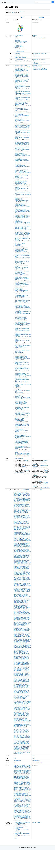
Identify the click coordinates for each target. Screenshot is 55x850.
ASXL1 (23, 506)
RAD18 (26, 651)
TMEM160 (21, 698)
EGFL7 (21, 546)
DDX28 (20, 540)
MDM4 (21, 595)
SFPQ (23, 675)
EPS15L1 (27, 549)
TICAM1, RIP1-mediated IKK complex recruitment (22, 87)
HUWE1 (15, 573)
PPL (23, 639)
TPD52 (19, 704)
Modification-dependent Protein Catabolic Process (23, 61)
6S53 (27, 803)
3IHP (17, 782)
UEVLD (24, 725)
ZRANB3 (15, 753)
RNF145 (26, 662)
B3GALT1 (27, 509)
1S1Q (23, 766)
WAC (25, 740)
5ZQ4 (27, 799)
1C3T (15, 765)
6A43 (20, 800)
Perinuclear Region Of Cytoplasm (39, 37)
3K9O (26, 782)
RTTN (18, 670)
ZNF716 (22, 751)
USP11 (28, 728)
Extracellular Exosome (19, 51)
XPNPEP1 (24, 743)
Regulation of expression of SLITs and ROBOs (22, 338)
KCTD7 (25, 579)
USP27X (21, 731)
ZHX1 (18, 749)
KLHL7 (25, 583)
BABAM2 (23, 510)
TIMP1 (24, 696)
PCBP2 (19, 629)
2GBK (30, 769)
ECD (14, 546)
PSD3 (18, 646)
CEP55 (15, 528)
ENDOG (26, 548)
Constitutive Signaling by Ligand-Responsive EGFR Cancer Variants (22, 76)
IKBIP (15, 574)
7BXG (15, 809)
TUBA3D (15, 713)
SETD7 (15, 675)
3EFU (17, 781)
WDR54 (27, 741)
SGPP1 (29, 675)
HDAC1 (21, 566)
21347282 (42, 465)
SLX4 (28, 679)
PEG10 (20, 632)
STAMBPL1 (26, 686)
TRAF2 (25, 704)
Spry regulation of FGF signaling (21, 80)
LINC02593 (22, 587)
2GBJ (27, 769)
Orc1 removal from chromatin (20, 283)
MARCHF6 (25, 593)
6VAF (27, 805)
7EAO (20, 809)
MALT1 (22, 589)
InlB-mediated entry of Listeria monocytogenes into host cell (21, 316)
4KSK (15, 793)
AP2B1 (15, 501)
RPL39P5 (18, 667)
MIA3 (30, 596)
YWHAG (18, 746)
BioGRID (13, 12)
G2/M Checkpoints (18, 288)
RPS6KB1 (16, 669)
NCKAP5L (22, 613)
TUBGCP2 (27, 713)
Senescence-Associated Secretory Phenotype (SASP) (21, 157)
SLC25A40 (16, 678)
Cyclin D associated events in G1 (21, 286)
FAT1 (23, 554)
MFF (28, 596)
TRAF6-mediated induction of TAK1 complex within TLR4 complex (22, 374)
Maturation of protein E (19, 392)
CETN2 (27, 528)
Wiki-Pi (3, 2)
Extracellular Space (18, 35)
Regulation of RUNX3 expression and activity (22, 331)
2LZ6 (26, 773)
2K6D (26, 771)
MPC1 (25, 600)
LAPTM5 (25, 585)
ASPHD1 (15, 506)
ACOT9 (15, 492)
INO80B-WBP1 (19, 576)
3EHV (20, 781)
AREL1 (23, 503)
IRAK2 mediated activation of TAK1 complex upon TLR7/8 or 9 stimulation (22, 412)
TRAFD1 (28, 706)
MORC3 (22, 600)
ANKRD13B (28, 498)
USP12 (15, 729)
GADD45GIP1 (25, 557)
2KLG (25, 772)
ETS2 (15, 551)
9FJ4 (27, 820)
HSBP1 (26, 571)
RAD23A (15, 652)
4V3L (28, 794)
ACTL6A (27, 492)
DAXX (15, 539)
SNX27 (21, 683)
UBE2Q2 (29, 720)
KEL (20, 580)
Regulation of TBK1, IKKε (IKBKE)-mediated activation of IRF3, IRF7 (22, 422)
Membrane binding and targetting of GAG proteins (23, 106)
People (15, 2)
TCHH (15, 694)
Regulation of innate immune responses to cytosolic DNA (22, 175)
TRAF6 (25, 706)
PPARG (15, 639)
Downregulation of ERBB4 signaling (22, 79)
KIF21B (19, 582)
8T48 (24, 817)
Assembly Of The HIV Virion (20, 108)
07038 (15, 758)
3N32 (30, 783)
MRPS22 (26, 604)
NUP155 (28, 621)
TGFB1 (24, 695)
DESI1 (15, 542)
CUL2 (15, 538)
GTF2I (25, 562)
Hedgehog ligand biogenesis (20, 209)
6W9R (20, 806)
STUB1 (22, 687)
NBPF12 (15, 612)
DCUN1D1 (25, 539)
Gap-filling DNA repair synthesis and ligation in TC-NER (22, 271)
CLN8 (30, 531)
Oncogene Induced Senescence (21, 159)
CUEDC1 (21, 537)
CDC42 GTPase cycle (37, 65)
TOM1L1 (21, 702)
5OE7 (26, 798)
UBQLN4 (15, 724)
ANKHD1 (15, 498)
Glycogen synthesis (19, 177)
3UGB (15, 787)
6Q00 (19, 803)
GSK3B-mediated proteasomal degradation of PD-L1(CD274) (21, 434)
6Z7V (17, 807)
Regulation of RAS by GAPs (20, 231)
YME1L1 (26, 745)
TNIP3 (17, 701)
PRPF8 (22, 645)
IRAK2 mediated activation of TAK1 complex (22, 371)
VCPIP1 (29, 737)
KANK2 (28, 578)
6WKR (28, 806)
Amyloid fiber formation (19, 420)
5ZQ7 (17, 800)
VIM (14, 739)
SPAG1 (27, 683)
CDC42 (27, 523)
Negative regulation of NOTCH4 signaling (23, 375)
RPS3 (27, 668)
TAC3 (20, 690)
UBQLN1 (24, 723)
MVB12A (24, 608)
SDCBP (17, 673)
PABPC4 (15, 628)
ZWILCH (21, 753)
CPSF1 (15, 536)
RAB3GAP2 (16, 651)
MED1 (27, 595)
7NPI (17, 811)
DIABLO (23, 542)
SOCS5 (24, 683)
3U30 (30, 786)
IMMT (25, 574)
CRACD (21, 536)
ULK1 (21, 726)
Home (8, 2)
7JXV (25, 809)
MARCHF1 (28, 591)
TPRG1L (22, 704)
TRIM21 (26, 707)
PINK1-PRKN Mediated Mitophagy (21, 201)
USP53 (15, 736)
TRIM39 (18, 709)
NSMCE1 (27, 619)
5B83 (21, 797)
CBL (14, 521)
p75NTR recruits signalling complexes (22, 125)
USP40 (26, 734)
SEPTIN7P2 (27, 674)
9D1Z (17, 818)
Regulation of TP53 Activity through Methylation (22, 279)
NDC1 (15, 615)
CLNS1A (15, 532)
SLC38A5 (15, 679)
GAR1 (15, 559)
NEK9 (21, 616)
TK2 (28, 696)
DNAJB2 (15, 544)
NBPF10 (24, 611)
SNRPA (27, 681)
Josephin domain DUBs (19, 246)
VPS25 (20, 739)
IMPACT (28, 574)
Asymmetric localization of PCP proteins (23, 197)
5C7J (24, 797)
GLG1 (28, 560)
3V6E (20, 787)
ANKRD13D (16, 499)
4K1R (22, 792)
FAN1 (18, 554)
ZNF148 (24, 749)
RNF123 (22, 661)
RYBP (20, 670)
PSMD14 (19, 647)
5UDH (19, 799)
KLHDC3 (28, 582)
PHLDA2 (22, 633)
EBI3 (29, 545)
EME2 (23, 548)
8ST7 (15, 817)
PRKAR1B (16, 644)
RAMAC (25, 652)
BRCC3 (28, 515)
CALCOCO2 (28, 517)
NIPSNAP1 (27, 617)
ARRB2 (24, 504)
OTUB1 (15, 624)
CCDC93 (22, 522)
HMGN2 (21, 570)
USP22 (27, 730)
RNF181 (29, 663)
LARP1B (29, 585)
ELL (17, 548)
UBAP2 (27, 715)
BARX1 (24, 511)
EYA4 (26, 551)
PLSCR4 (25, 635)
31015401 (40, 481)
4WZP (15, 795)
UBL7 (21, 723)
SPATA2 (15, 684)
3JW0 (24, 782)
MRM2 (28, 600)
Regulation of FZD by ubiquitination (22, 200)
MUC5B (18, 608)
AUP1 (19, 509)
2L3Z (15, 773)
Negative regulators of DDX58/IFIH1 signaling (22, 363)
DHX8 (21, 542)
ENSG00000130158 (36, 760)
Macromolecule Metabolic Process (21, 826)
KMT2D (28, 583)
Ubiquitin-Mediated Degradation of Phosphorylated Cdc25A (21, 291)
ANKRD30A (21, 499)
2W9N (22, 777)
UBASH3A (16, 717)
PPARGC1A (19, 639)
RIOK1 (24, 658)
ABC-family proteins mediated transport (22, 184)
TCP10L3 (21, 694)
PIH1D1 (28, 633)
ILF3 (23, 574)
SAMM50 (23, 670)
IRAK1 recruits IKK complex (20, 367)
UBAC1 (17, 715)
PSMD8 (15, 649)
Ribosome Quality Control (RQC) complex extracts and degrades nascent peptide (22, 447)
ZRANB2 (28, 752)
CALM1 (15, 518)
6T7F (15, 804)
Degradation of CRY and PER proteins (22, 443)
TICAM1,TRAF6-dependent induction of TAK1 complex (22, 350)
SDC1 (25, 672)
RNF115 (18, 661)
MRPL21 (15, 602)
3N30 (27, 783)
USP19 (19, 730)
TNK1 (20, 701)
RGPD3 (20, 657)
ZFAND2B (27, 747)
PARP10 (24, 628)
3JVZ (22, 782)
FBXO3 (18, 555)
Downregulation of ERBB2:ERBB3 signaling (21, 82)
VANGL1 (18, 737)
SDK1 (23, 673)
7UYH (29, 811)
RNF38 (15, 666)
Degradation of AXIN (19, 198)
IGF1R (28, 573)
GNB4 (17, 561)
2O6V (22, 776)
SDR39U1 (26, 673)
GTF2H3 (18, 562)
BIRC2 (19, 514)
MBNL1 (26, 594)
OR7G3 (18, 623)
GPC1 (20, 561)
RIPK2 (15, 659)
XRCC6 (15, 745)
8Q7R (22, 816)
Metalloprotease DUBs (19, 250)
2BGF (17, 769)
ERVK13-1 (25, 550)
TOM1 (18, 702)
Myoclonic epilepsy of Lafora (20, 183)
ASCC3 (26, 505)
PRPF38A (19, 645)
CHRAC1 (18, 531)
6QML (22, 803)
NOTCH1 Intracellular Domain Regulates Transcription (22, 130)
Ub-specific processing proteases (21, 248)
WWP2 (18, 743)
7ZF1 (17, 812)
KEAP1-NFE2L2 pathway (20, 414)
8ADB (26, 812)
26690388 (35, 486)
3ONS (29, 784)
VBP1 (21, 737)
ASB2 (15, 505)
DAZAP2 (18, 539)
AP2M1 (18, 501)
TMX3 (19, 700)
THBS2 (27, 695)
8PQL (20, 816)
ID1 (24, 573)
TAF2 (22, 690)
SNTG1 (18, 683)
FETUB (15, 556)
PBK (14, 629)
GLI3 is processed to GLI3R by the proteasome (21, 218)
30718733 (45, 485)
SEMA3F (19, 674)
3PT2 (17, 786)
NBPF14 (19, 612)
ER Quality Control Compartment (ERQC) (23, 336)
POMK (22, 638)
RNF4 (18, 666)
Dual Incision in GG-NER (20, 263)
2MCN (17, 775)
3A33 (27, 778)
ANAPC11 (28, 495)
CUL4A (20, 538)
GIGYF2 (23, 560)
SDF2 (21, 673)
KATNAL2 (16, 579)
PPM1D (25, 639)
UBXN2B (25, 724)
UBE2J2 (15, 720)
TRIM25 (18, 708)
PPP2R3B (24, 641)
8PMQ (17, 816)
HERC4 (15, 568)
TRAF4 (19, 706)
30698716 (26, 460)
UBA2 (28, 714)
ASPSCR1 (19, 506)
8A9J (21, 812)
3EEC (15, 781)
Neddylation (17, 335)
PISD (21, 634)
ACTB (21, 492)
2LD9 (17, 773)
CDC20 (18, 523)
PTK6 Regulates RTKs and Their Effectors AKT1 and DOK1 (21, 296)
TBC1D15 (20, 691)
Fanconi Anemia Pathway (20, 273)
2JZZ (21, 771)
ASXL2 (26, 506)
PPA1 (28, 638)
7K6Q (30, 809)
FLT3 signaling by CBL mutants (21, 402)
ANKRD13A (23, 498)
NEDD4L (15, 616)
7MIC (28, 810)
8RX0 (27, 816)
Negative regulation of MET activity (22, 280)
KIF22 (22, 582)
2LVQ (24, 773)
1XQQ (22, 767)
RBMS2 (21, 655)
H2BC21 (15, 565)
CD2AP (15, 523)
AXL (23, 509)
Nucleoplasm (17, 37)
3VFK (22, 787)
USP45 (18, 735)
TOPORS (18, 703)
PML (28, 635)
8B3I (17, 814)
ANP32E (19, 500)
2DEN (20, 769)
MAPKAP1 (19, 591)
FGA (18, 556)
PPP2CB (27, 640)
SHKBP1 (24, 677)
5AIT (17, 797)
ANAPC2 (15, 497)
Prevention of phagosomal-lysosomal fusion (22, 380)
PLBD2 (15, 635)
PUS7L (15, 650)
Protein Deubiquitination (19, 832)
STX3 (25, 687)
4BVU (25, 789)
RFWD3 (17, 657)
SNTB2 (15, 683)
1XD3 (20, 767)
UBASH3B (20, 717)
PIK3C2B (15, 634)
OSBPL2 (22, 623)
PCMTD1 (26, 629)
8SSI (30, 816)
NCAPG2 (15, 613)
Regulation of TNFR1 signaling (21, 205)
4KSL (17, 793)
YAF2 (18, 745)
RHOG (17, 658)
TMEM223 (16, 700)
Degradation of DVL (18, 199)
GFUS (15, 560)
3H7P (22, 781)
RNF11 (24, 659)
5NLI (21, 798)
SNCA (18, 681)
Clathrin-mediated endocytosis (21, 305)
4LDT (22, 793)
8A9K (24, 812)
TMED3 (15, 697)
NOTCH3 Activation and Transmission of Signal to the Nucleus (23, 343)
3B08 (17, 780)
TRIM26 (21, 708)
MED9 (21, 596)
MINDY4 (22, 599)
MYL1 (18, 610)
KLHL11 (15, 583)
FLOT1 (22, 556)
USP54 (18, 736)
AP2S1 (21, 501)
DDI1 (29, 539)
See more (15, 838)
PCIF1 (22, 629)
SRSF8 (15, 686)
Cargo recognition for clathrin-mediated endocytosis (22, 303)
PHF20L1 (18, 633)
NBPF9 (25, 612)
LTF (26, 588)
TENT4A (18, 695)
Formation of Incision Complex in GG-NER (22, 259)
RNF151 (15, 663)
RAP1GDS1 (16, 653)
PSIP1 (21, 646)
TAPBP (27, 690)
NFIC (15, 617)
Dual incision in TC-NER (19, 269)
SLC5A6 (19, 679)
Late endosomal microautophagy (21, 378)
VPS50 (22, 740)
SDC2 (28, 672)
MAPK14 (15, 591)
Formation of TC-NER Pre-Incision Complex (21, 265)
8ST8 (17, 817)
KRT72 (15, 584)
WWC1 (28, 742)
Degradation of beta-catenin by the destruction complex (21, 118)
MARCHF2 (16, 593)
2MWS (15, 776)
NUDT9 (25, 621)
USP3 (27, 731)
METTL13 (24, 596)
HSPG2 (25, 572)
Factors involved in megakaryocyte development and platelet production (40, 68)
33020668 (35, 464)
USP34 (27, 732)
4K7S (24, 792)
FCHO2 (28, 555)
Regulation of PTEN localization (21, 333)
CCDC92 (19, 522)
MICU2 (24, 597)
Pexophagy (17, 389)
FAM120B (20, 553)
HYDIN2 (21, 573)
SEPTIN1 (23, 674)
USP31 (18, 732)
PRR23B (29, 645)
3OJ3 (24, 784)
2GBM (15, 770)
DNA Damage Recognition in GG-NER (22, 257)
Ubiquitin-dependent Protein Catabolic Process (22, 834)
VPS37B (15, 740)
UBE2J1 (26, 719)
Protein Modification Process (20, 824)
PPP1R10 (16, 640)
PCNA (29, 629)
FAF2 (17, 553)
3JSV (19, 782)
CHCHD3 (19, 529)
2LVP (22, 773)
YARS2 (20, 745)
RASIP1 (23, 653)
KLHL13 (18, 583)
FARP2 (20, 554)
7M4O (23, 810)
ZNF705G (19, 751)
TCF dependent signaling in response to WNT (22, 121)
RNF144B (23, 662)
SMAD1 (17, 680)
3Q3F (22, 786)
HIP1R (22, 568)
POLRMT (19, 638)
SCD (23, 672)
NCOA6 (25, 613)
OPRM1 (15, 623)
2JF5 (15, 771)
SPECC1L (19, 684)
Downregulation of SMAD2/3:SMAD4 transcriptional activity (22, 145)
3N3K (15, 784)
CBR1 (22, 521)
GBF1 (24, 559)
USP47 (24, 735)
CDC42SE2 (16, 525)
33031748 (45, 483)
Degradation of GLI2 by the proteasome (22, 216)
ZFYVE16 (26, 748)
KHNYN (27, 580)
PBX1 (17, 629)
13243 (33, 758)
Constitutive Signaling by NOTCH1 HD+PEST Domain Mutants (21, 171)
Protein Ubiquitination (19, 59)
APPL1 (20, 503)
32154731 (43, 487)
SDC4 (15, 673)
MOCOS (15, 600)
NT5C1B (18, 621)
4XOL (20, 795)
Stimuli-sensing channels (20, 165)
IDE (25, 573)
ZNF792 (29, 751)
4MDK (24, 793)
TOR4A (26, 703)
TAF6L (24, 690)
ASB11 (27, 504)
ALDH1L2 (18, 494)
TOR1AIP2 (23, 703)
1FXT (24, 765)
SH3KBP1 (16, 677)
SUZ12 (20, 689)
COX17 (28, 534)
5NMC (24, 798)
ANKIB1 (19, 498)
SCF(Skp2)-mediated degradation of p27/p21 (22, 116)
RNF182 (15, 664)
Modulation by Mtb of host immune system (21, 382)
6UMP (15, 805)
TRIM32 (28, 708)
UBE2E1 (26, 718)
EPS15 (23, 549)
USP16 (27, 729)
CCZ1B (26, 522)
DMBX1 (18, 543)
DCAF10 (21, 539)
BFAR (15, 514)
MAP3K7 (15, 590)
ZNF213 (28, 749)
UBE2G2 (22, 719)
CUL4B (23, 538)
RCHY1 (28, 655)
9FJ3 (24, 820)
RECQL (18, 656)
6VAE (25, 805)
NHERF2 (23, 617)
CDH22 (15, 526)
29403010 (17, 472)
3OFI (22, 784)
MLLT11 (25, 599)
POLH (27, 636)
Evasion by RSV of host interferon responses (21, 431)
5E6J (29, 797)
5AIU (19, 797)
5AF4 (27, 795)
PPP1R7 (19, 640)
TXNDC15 (18, 714)
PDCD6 (15, 630)
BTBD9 (22, 516)
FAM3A (15, 554)
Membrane (17, 47)
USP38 (21, 734)
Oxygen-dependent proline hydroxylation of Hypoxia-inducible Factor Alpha (22, 73)
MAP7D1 (24, 590)
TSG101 (27, 711)
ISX (20, 577)
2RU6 (20, 777)
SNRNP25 (24, 681)
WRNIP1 (24, 742)
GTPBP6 (22, 563)
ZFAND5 (19, 748)
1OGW (17, 766)
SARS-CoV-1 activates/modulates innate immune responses (23, 394)
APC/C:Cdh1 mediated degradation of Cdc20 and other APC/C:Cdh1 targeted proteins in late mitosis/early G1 (22, 101)
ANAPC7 (19, 497)
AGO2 (20, 493)
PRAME (18, 642)
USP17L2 (15, 730)
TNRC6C (15, 702)
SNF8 (21, 681)
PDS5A (27, 630)
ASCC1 (20, 505)
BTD (25, 516)
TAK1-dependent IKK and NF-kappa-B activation (22, 186)
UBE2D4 (22, 718)
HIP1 (20, 568)
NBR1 (28, 612)
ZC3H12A (29, 746)
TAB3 (17, 690)
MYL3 (21, 610)
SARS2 (27, 670)
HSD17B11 (16, 572)
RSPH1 (19, 669)
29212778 (45, 463)
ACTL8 (15, 493)
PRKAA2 (25, 642)
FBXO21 (15, 555)
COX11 (25, 534)
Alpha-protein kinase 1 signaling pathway (23, 384)
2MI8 (20, 775)
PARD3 (18, 628)
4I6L (27, 790)
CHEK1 (24, 529)
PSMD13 (15, 647)
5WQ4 (22, 799)
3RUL (25, 786)
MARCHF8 (20, 594)
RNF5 (20, 666)
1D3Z (20, 765)
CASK (18, 520)
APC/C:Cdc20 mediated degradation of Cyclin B (22, 91)
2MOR (25, 775)
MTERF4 (26, 606)
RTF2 (24, 669)
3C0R (24, 780)
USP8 (26, 736)
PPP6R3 (15, 642)
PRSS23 (15, 646)
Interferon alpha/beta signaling (21, 356)
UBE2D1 (15, 718)
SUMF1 (15, 689)
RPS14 (15, 668)
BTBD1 (19, 516)
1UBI (30, 766)
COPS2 (22, 533)
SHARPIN (20, 677)
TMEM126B (24, 697)
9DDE (24, 818)
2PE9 (27, 776)
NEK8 (18, 616)
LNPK (29, 587)
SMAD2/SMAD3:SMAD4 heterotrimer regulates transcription (22, 150)
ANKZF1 (15, 500)
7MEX (25, 810)
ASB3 (17, 505)
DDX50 (23, 540)
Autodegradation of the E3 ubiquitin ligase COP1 (22, 179)
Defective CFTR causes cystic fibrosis (22, 237)
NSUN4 (15, 621)
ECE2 (17, 546)
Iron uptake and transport (20, 361)
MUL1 (21, 608)
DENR (30, 540)
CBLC (19, 521)
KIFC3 (25, 582)
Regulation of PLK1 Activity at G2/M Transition (22, 161)
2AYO (15, 769)
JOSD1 (17, 578)
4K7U (27, 792)
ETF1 (28, 550)
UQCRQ (19, 728)
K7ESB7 (37, 763)
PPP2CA (23, 640)
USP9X (28, 736)
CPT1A (18, 536)
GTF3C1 (15, 563)
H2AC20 (29, 563)
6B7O (29, 800)
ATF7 (29, 506)
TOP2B (15, 703)
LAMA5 (24, 584)
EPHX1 (15, 549)
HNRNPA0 (26, 570)
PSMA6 (24, 646)
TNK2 (23, 701)
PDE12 (18, 630)
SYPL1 (26, 689)
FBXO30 (22, 555)
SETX (18, 675)
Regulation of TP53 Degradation (21, 277)
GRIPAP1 (26, 561)
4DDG (27, 789)
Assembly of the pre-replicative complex (23, 282)
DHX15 (17, 542)
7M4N (20, 810)
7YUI (15, 812)
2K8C (15, 772)
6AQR (24, 800)
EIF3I (30, 546)
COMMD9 (16, 533)
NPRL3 (15, 619)
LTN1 (29, 588)
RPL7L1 (22, 667)
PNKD (17, 636)
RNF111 (27, 659)
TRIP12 (28, 709)
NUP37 (15, 622)
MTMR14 (15, 607)
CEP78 (18, 528)
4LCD (20, 793)
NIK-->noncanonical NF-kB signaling (22, 235)
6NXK (29, 801)
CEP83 (21, 528)
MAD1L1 (18, 589)
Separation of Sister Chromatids (21, 154)
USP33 (24, 732)
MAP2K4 (25, 589)
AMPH (20, 495)
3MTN (25, 783)
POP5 (25, 638)
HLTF (28, 568)
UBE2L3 (18, 720)
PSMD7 (29, 647)
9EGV (15, 820)
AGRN (23, 493)
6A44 (22, 800)
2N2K (18, 776)
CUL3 (17, 538)
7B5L (20, 807)
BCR (25, 512)
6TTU (22, 804)
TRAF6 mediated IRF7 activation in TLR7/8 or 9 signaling (22, 408)
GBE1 (21, 559)
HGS (18, 568)
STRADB (18, 687)
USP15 (24, 729)
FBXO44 (25, 555)
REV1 (28, 656)
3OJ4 (26, 784)
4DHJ (15, 790)
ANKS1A (25, 499)
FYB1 (19, 557)
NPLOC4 (26, 618)
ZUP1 (18, 753)
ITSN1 (27, 577)
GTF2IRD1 (29, 562)
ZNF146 (21, 749)
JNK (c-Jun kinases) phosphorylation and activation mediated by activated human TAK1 (23, 192)
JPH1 (24, 578)
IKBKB (17, 574)
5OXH (15, 799)
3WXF (20, 788)
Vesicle (16, 50)
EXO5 (17, 551)
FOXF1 (28, 556)
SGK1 (26, 675)
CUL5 (26, 538)
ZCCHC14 (19, 747)
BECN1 (27, 512)
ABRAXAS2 (23, 491)
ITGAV (24, 577)
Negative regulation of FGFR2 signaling (22, 223)
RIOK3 (27, 658)
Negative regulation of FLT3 (20, 401)
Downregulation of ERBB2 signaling (22, 306)
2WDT (25, 777)
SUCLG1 (28, 687)
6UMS (17, 805)
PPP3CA (28, 641)
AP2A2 (28, 500)
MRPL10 (18, 601)
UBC (22, 17)
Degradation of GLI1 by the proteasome (22, 215)
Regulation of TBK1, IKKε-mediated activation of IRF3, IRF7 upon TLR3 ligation (22, 425)
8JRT (29, 814)
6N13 (22, 801)
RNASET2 (21, 659)
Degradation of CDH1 (19, 419)
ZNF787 (26, 751)
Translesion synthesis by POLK (21, 227)
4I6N (29, 790)
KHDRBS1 (23, 580)
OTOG (29, 623)
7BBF (30, 807)
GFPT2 (29, 559)
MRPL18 (25, 601)
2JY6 (19, 771)
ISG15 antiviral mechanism (20, 71)
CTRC (18, 537)
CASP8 (21, 520)
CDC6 (22, 525)
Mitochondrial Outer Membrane (21, 41)
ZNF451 (15, 751)
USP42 (15, 735)
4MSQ (17, 794)
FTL (17, 557)
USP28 (24, 731)
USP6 (21, 736)
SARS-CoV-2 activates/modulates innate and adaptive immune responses (23, 399)
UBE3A (15, 723)
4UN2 (23, 794)
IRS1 (18, 577)
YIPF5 (23, 745)
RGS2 (24, 657)
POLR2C (15, 638)
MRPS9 (15, 606)
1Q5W (20, 766)
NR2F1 (20, 619)
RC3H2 (25, 655)
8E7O (19, 814)
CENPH (21, 527)
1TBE (27, 766)
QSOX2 (18, 650)
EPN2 (18, 549)
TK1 (26, 696)
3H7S (25, 781)
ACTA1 (18, 492)
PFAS (29, 632)
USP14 (21, 729)
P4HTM (24, 627)
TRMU (21, 711)
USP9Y (15, 737)
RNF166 (18, 663)
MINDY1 (27, 597)
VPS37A (29, 739)
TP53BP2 (15, 704)
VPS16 (17, 739)
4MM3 (27, 793)
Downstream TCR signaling (20, 122)
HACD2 (21, 565)
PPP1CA (29, 639)
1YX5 (25, 767)
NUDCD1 (22, 621)
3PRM (15, 786)
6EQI (15, 801)
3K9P (29, 782)
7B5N (25, 807)
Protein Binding (18, 54)
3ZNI (27, 788)
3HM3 (27, 781)
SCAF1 (20, 672)
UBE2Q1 (25, 720)
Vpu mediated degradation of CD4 (21, 111)
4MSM (15, 794)
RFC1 (15, 657)
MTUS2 (28, 607)
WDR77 (17, 742)
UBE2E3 (15, 719)
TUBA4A (19, 713)
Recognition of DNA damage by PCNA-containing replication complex (22, 67)
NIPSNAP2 (16, 618)
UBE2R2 (15, 721)
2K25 (24, 771)
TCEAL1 (28, 692)
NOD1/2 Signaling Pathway (20, 85)
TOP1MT (29, 702)
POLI (29, 636)
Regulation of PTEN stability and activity (23, 334)
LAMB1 (27, 584)
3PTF (20, 786)
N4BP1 (26, 610)
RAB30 (25, 650)
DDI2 (15, 540)
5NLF (19, 798)
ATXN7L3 (15, 509)
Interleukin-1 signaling (19, 352)
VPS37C (19, 740)
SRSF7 (28, 685)
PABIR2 (27, 627)
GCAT (26, 559)
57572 (33, 755)
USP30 (15, 732)
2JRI (17, 771)
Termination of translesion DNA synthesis (23, 229)
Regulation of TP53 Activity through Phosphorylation (22, 275)
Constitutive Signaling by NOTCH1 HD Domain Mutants (22, 167)
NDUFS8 (25, 615)
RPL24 (28, 666)
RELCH (21, 656)
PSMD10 (27, 646)
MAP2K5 (29, 589)
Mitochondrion (17, 40)
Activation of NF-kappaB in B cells (21, 70)
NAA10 (29, 610)
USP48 (27, 735)
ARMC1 (21, 504)
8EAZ (22, 814)
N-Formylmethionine (19, 458)
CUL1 (29, 537)
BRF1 (15, 516)
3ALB (29, 778)
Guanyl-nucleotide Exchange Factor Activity (40, 54)
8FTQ (27, 814)
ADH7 (18, 493)
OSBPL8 (25, 623)
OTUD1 (21, 624)
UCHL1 (18, 725)
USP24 (15, 731)
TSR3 (15, 712)
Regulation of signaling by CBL (21, 357)
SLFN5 (22, 679)
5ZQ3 (25, 799)
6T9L (17, 804)
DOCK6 (41, 17)
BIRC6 (25, 514)
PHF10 (15, 633)
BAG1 (26, 510)
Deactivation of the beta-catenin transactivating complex (21, 181)
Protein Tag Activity (19, 56)
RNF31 (27, 664)
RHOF (15, 658)
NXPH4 (21, 622)
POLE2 (24, 636)
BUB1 (15, 517)
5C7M (26, 797)
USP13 (18, 729)
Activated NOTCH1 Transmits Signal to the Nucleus (22, 133)
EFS (19, 546)
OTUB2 (18, 624)
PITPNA (24, 634)
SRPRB (25, 685)
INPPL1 (23, 576)
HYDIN (18, 573)
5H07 (15, 798)
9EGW (17, 820)
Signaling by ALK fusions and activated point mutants (22, 405)
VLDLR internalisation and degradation (22, 307)
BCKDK (18, 512)
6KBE (19, 801)
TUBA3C (26, 712)
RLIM (17, 659)
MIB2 (15, 597)
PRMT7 (15, 645)
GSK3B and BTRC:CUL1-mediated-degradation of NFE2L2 (22, 417)
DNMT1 (15, 545)
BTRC (27, 516)
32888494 (35, 478)
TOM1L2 (25, 702)
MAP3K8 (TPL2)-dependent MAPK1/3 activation (22, 239)
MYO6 (23, 610)
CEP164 (25, 527)
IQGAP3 (15, 577)
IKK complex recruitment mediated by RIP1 (22, 369)
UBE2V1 (25, 721)
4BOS (20, 789)
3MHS (22, 783)
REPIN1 (24, 656)
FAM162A (24, 553)
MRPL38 (22, 602)
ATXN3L (26, 508)
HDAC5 (27, 566)
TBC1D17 (24, 691)
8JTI (14, 815)
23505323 (46, 465)
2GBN (17, 770)
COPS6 (28, 533)
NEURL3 (26, 616)
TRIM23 (15, 708)
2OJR (25, 776)
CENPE (18, 527)
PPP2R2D (20, 641)
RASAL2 (20, 653)
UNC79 (26, 726)
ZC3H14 (15, 747)
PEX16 (26, 632)
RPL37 (15, 667)
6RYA (24, 803)
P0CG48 (15, 763)
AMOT (17, 495)
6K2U (17, 801)
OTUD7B (15, 627)
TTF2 (23, 712)
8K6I (21, 815)
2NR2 (20, 776)
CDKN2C (28, 526)
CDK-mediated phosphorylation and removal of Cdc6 (22, 285)
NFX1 (17, 617)
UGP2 (30, 725)
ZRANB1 (24, 752)
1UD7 (17, 767)
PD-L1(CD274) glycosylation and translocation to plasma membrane (21, 442)
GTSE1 (25, 563)
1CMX (17, 765)
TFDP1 (21, 695)
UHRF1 (15, 726)
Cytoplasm (17, 39)
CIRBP (27, 531)
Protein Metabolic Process (20, 823)
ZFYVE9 (15, 749)
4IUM (17, 792)
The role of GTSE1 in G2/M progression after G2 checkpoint (22, 298)
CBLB (17, 521)
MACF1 (15, 589)
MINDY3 (18, 599)
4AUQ (17, 789)
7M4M (17, 810)
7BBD (27, 807)
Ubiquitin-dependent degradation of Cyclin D (23, 293)
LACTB (18, 584)
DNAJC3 (19, 544)
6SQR (29, 803)
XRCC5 (27, 743)
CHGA (28, 529)
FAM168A (28, 553)
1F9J (22, 765)
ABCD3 (27, 489)
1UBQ (15, 767)
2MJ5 (22, 775)
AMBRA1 (24, 494)
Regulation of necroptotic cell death (22, 234)
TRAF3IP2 (16, 706)
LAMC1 (15, 585)
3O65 (20, 784)
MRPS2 (22, 604)
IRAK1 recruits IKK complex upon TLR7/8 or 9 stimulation (21, 410)
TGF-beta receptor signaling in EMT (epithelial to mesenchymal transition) (22, 143)
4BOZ (22, 789)
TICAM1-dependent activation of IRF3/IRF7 (21, 348)
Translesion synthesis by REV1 (21, 65)
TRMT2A (18, 711)
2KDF (17, 772)
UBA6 (15, 715)
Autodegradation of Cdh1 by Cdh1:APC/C (23, 93)
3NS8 (17, 784)
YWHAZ (22, 746)
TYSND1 (22, 714)
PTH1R (21, 649)
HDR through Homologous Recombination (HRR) (23, 241)
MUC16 (15, 608)
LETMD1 (15, 587)
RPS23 (21, 668)
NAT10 (18, 611)
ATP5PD (15, 508)
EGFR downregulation (19, 114)
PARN (21, 628)
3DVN (29, 780)
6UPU (20, 805)
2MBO (29, 773)
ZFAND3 (15, 748)
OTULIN (18, 627)
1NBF (15, 766)
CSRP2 (24, 536)
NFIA (30, 616)
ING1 (15, 576)
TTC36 (20, 712)
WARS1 (27, 740)
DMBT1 (15, 543)
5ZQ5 (30, 799)
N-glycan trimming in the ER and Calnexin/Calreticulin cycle (21, 203)
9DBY (22, 818)
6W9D (17, 806)
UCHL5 (21, 725)
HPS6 (21, 571)
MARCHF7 (16, 594)
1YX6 (27, 767)
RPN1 (25, 667)
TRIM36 (15, 709)
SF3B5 (20, 675)
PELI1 (23, 632)
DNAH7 (21, 543)
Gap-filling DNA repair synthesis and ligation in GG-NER (22, 262)
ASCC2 (23, 505)
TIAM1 (21, 696)
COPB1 (19, 533)
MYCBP (15, 610)
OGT (24, 622)
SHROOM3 (28, 677)
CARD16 (26, 518)
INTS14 (26, 576)
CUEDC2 (25, 537)
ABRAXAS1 (18, 491)
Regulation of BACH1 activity (20, 403)
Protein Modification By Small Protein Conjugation (22, 830)
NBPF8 (22, 612)
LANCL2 (22, 585)
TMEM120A (19, 697)
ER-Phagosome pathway (19, 77)
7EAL (17, 809)
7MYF (15, 811)
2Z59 (17, 778)
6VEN (15, 806)
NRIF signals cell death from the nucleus (23, 124)
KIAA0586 (16, 582)
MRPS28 (23, 605)
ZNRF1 (18, 752)
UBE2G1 (19, 719)
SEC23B (15, 674)
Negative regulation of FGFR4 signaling (22, 226)
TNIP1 (29, 700)
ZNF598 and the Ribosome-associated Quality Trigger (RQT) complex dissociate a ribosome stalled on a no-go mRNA (23, 454)
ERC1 (15, 550)
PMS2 (15, 636)
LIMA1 (18, 587)
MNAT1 (29, 599)
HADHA (24, 565)
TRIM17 (23, 707)
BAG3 (29, 510)
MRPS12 (15, 604)
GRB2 (23, 561)
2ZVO (24, 778)
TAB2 (15, 690)
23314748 (22, 11)
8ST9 (19, 817)
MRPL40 (26, 602)
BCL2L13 (22, 512)
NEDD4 (28, 615)
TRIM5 (25, 709)
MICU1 (21, 597)
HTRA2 (28, 572)
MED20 (18, 596)
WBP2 (15, 741)
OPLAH (29, 622)
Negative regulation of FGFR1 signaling (22, 222)
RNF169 (25, 663)
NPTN (18, 619)
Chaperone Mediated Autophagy (21, 376)
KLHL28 (21, 583)
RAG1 (22, 652)
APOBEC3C (16, 503)
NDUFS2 (21, 615)
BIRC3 (22, 514)
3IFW (15, 782)
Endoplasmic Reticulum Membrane (21, 42)
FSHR (15, 557)
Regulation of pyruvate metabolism (21, 432)
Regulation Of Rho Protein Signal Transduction (39, 62)
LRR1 (15, 588)
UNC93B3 (16, 728)
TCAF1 (24, 692)
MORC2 (18, 600)
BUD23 (17, 517)
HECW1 (21, 567)
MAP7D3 (28, 590)
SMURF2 (27, 680)
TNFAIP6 (26, 700)
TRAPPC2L (19, 707)
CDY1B (15, 527)
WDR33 (17, 741)
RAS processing (18, 387)
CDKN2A (24, 526)
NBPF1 (21, 611)
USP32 (21, 732)
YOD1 (30, 745)
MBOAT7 (15, 595)
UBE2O (22, 720)
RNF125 (25, 661)
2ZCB (19, 778)
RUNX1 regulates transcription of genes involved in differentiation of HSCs (22, 324)
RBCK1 (18, 655)
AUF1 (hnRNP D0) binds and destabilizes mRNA (23, 195)
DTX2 (27, 545)
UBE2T (21, 721)
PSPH (18, 649)
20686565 (35, 466)
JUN (26, 578)
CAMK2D (18, 518)
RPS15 (18, 668)
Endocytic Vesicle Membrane (20, 48)
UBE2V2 (29, 721)
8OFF (28, 815)
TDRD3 (27, 694)
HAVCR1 (15, 566)
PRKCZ (22, 644)
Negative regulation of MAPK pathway (22, 233)
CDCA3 (25, 525)
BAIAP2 (15, 511)
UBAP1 (24, 715)
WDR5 (24, 741)
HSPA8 (22, 572)
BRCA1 (24, 515)
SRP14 (19, 685)
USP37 (18, 734)
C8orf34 (24, 517)
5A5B (25, 795)
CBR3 (24, 521)
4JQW (19, 792)
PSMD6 (26, 647)
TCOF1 (17, 694)
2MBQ (15, 775)
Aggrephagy (17, 385)
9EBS (29, 818)
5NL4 (17, 798)
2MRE (27, 775)
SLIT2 (25, 679)
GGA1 (17, 560)
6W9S (22, 806)
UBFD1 (18, 723)
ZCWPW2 (23, 747)
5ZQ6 (15, 800)
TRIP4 (15, 711)
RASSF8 (27, 653)
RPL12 (23, 666)
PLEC (18, 635)
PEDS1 (15, 632)
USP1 (22, 728)
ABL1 (15, 491)
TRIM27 (25, 708)
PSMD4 (22, 647)
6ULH (29, 804)
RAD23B (19, 652)
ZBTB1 (25, 746)
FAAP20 (29, 551)
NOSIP (19, 618)
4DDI (30, 789)
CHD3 (22, 529)
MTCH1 (22, 606)
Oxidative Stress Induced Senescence (22, 155)
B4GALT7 (15, 510)
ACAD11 (27, 491)
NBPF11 (28, 611)
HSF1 (19, 572)
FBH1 (26, 554)
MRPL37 (19, 602)
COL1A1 (26, 532)
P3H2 (22, 627)
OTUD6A (18, 625)
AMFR (15, 495)
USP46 (21, 735)
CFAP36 (15, 529)
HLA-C (25, 568)
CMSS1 (20, 532)
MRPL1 (15, 601)
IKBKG (20, 574)
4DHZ (17, 790)
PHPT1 (25, 633)
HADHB (28, 565)
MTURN (25, 607)
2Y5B (15, 778)
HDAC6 (15, 567)
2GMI (23, 770)
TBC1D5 (15, 692)
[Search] (53, 2)
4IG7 (15, 792)
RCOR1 (15, 656)
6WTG (15, 807)
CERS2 (24, 528)
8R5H (25, 816)
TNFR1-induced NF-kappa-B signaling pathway (22, 207)
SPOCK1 (23, 684)
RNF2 (18, 664)
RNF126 (29, 661)
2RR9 (17, 777)
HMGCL (18, 570)
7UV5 (27, 811)
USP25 (18, 731)
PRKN (25, 644)
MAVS (24, 594)
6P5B (17, 803)
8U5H (26, 817)
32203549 (45, 460)
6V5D (23, 805)
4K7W (29, 792)
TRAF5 (22, 706)
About (12, 2)
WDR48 (21, 741)
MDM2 (19, 595)
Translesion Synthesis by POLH (21, 69)
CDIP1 (18, 526)
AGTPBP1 (27, 493)
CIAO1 (24, 531)
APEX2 (24, 501)
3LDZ (20, 783)
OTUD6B (22, 625)
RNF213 (21, 664)
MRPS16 (19, 604)
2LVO (19, 773)
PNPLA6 (20, 636)
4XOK (17, 795)
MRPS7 (26, 605)
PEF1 (18, 632)
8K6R (24, 815)
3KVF (15, 783)
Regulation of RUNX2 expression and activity (22, 326)
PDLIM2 (21, 630)
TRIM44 (21, 709)
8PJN (15, 816)
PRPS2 (25, 645)
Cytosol (16, 44)
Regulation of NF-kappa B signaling (22, 415)
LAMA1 (21, 584)
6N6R (24, 801)
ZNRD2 (15, 752)
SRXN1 (18, 686)
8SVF (22, 817)
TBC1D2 (27, 691)
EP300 (29, 548)
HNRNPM (15, 571)
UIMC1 (18, 726)
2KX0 (30, 772)
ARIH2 (29, 503)
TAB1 (29, 689)
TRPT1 (24, 711)
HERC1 (24, 567)
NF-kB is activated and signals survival (22, 126)
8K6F (19, 815)
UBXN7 (15, 725)
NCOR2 (29, 613)
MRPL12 (22, 601)
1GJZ (29, 765)
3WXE (17, 788)
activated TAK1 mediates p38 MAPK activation (22, 189)
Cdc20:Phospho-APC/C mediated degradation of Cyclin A (21, 104)
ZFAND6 (22, 748)
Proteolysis (17, 828)
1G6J (27, 765)
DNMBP (26, 544)
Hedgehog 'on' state (18, 220)
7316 (15, 755)
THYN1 (18, 696)
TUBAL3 (22, 713)
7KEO (15, 810)
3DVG (27, 780)
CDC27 (21, 523)
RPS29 (24, 668)
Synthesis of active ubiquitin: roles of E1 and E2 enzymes (23, 309)
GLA (26, 560)
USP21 (24, 730)
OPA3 (26, 622)
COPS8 (19, 534)
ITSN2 (15, 578)
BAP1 (18, 511)
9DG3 (27, 818)
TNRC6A (29, 701)
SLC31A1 (27, 678)
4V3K (25, 794)
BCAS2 (15, 512)
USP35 (15, 734)
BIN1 (17, 514)
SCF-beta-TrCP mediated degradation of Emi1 (22, 95)
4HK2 (22, 790)
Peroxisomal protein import (20, 353)
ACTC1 (23, 492)
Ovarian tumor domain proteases (21, 249)
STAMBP (22, 686)
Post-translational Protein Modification (22, 822)
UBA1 (25, 714)
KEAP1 (17, 580)
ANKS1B (28, 499)
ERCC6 (17, 550)
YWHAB (15, 746)
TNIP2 (15, 701)
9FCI (20, 820)
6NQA (27, 801)
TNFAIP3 (22, 700)
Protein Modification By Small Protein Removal (22, 836)
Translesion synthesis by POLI (21, 228)
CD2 (28, 522)
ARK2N (18, 504)
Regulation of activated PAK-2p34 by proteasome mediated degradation (22, 128)
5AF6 (15, 797)
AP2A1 (25, 500)
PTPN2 (27, 649)
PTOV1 (24, 649)
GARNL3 (18, 559)
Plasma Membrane (18, 45)
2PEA (15, 777)
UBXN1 (21, 724)
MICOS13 (18, 597)
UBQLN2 (27, 723)
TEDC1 (15, 695)
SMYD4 (15, 681)
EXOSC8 (20, 551)
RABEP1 (20, 651)
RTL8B (27, 669)
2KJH (22, 772)
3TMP (27, 786)
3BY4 (22, 780)
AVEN (21, 509)
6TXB (26, 804)
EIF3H (27, 546)
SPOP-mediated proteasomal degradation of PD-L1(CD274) (23, 437)
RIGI (22, 658)
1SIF (25, 766)
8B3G (15, 814)
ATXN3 (22, 508)
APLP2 (27, 501)
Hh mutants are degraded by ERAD (22, 210)
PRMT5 (28, 644)
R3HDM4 (21, 650)
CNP (23, 532)
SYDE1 (23, 689)
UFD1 (27, 725)
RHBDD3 (27, 657)
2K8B (28, 771)
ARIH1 (26, 503)
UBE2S (18, 721)
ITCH (22, 577)
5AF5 (30, 795)
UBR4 (18, 724)
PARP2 (28, 628)
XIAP (21, 743)
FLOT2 (25, 556)
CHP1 (15, 531)
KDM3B (28, 579)
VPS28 (23, 739)
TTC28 (17, 712)
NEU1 (23, 616)
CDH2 (28, 525)
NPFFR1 (23, 618)
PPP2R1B (16, 641)
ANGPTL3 (23, 497)
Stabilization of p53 (18, 289)
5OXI (17, 799)
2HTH (25, 770)
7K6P (27, 809)
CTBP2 (27, 536)
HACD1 (18, 565)
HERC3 (27, 567)
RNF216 (24, 664)
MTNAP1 (19, 607)
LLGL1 (26, 587)
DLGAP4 (27, 542)
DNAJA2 (28, 543)
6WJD (25, 806)
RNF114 (15, 661)
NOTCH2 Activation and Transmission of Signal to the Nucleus (23, 173)
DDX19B (17, 540)
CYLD (28, 538)
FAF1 (15, 553)
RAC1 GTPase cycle (37, 66)
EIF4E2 (15, 548)
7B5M (22, 807)
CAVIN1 (24, 520)
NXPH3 (18, 622)
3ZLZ (23, 788)
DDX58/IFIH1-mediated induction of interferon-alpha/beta (22, 89)
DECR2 (26, 540)
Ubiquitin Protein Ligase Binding (21, 57)
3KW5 (17, 783)
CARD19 (15, 520)
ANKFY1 (27, 497)
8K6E (17, 815)
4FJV (20, 790)
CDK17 (21, 526)
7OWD (20, 811)
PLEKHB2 (21, 635)
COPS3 (25, 533)
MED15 (15, 596)
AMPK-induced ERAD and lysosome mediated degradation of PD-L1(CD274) (22, 439)
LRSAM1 (21, 588)
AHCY (15, 494)
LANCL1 (18, 585)
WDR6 (15, 742)
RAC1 (23, 651)
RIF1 (20, 658)
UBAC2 (20, 715)
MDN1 (24, 595)
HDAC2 (24, 566)
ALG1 (21, 494)
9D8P (19, 818)
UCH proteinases (18, 244)
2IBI (27, 770)
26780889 (42, 461)
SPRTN (26, 684)
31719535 (46, 470)
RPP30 (27, 667)
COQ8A (22, 534)
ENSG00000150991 (17, 760)
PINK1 (19, 634)
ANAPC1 (23, 495)
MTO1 (22, 607)
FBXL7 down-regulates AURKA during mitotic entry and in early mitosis (22, 301)
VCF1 (24, 737)
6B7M (27, 800)
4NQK (20, 794)
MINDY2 (15, 599)
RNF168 (22, 663)
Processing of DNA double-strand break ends (22, 256)
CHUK (21, 531)
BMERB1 (18, 515)
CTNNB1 (15, 537)
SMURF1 (24, 680)
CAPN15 (22, 518)
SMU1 (20, 680)
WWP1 (15, 743)
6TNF (19, 804)
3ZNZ (30, 788)
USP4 (24, 734)
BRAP (22, 515)
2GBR (20, 770)
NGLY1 (19, 617)
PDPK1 (24, 630)
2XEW (27, 777)
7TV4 (25, 811)
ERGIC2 (21, 550)
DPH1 (21, 545)
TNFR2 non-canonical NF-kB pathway (22, 232)
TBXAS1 (21, 692)
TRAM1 (15, 707)
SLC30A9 (24, 678)
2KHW (20, 772)
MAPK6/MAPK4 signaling (20, 243)
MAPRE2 (24, 591)
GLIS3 (15, 561)
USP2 (22, 730)
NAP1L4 (15, 611)
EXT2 (23, 551)
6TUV (24, 804)
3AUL (15, 780)
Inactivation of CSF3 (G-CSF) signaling (22, 397)
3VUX (27, 787)
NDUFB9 (18, 615)
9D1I (29, 817)
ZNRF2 (21, 752)
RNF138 (15, 662)
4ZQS (22, 795)
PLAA (27, 634)
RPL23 (25, 666)
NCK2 (19, 613)
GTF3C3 (18, 563)
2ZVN (22, 778)
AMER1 (28, 494)
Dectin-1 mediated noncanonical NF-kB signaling (22, 212)
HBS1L (18, 566)
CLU (18, 532)
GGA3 (20, 560)
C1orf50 (20, 517)
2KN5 (27, 772)
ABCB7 (24, 489)
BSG (17, 516)
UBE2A (23, 717)
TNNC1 (25, 701)
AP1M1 (22, 500)
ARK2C (15, 504)
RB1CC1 (15, 655)
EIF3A (24, 546)
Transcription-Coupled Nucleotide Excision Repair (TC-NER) (21, 268)
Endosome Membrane (19, 46)
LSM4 (24, 588)
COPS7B (15, 534)
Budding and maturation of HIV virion (22, 83)
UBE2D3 (19, 718)
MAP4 (18, 590)
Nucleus (16, 36)
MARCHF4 (20, 593)
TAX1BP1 (16, 691)
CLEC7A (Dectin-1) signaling (20, 214)
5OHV (29, 798)
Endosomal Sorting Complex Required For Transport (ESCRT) (22, 359)
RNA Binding (17, 53)
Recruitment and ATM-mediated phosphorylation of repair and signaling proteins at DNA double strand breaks (22, 253)
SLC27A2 (20, 678)
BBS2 (27, 511)
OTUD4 (27, 624)
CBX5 (27, 521)
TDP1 (24, 694)
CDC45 (19, 525)
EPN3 (20, 549)
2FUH (22, 769)
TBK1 (18, 692)
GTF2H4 (22, 562)
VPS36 (26, 739)
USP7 (23, 736)
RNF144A (19, 662)
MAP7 (21, 590)
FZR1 (22, 557)
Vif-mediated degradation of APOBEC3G (23, 113)
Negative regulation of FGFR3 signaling (22, 225)
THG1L (15, 696)
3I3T (29, 781)
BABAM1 (19, 510)
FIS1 (20, 556)
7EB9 (22, 809)
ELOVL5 (20, 548)
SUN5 (18, 689)
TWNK (15, 714)
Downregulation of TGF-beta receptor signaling (22, 138)
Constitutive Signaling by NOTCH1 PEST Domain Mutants (23, 163)
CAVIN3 (28, 520)
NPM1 (30, 618)
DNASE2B (23, 544)
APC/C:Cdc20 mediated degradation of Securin (22, 98)
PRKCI (19, 644)
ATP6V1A (19, 508)
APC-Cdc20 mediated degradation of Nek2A (22, 110)
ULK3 (23, 726)
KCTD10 (22, 579)
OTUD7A (26, 625)
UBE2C (27, 717)
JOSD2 (21, 578)
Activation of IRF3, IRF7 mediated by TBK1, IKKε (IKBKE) (22, 365)
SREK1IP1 (16, 685)
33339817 (21, 472)
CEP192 (28, 527)
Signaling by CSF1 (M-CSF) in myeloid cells (22, 391)
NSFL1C (24, 619)
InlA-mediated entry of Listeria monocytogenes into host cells (21, 321)
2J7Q (29, 770)
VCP (26, 737)
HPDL (19, 571)
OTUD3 (24, 624)
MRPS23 (15, 605)
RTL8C (15, 670)
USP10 (25, 728)
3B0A (19, 780)
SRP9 (22, 685)
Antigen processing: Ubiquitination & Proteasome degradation (22, 428)
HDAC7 (18, 567)
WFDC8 (21, 742)
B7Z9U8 (33, 763)
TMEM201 (25, 698)
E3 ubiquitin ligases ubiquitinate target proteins (22, 314)
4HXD (24, 790)
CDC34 (24, 523)
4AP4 (15, 789)
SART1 (15, 672)
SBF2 (18, 672)
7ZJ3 (19, 812)
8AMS (29, 812)
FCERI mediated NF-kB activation (21, 169)
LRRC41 (17, 588)
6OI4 (15, 803)
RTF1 (22, 669)
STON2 (15, 687)
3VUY (15, 788)
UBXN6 (28, 724)
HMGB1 (15, 570)
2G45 (25, 769)
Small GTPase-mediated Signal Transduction (39, 60)
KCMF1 (19, 579)
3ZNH (25, 788)
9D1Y (15, 818)
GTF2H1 (15, 562)
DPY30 (24, 545)
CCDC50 (15, 522)
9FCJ (22, 820)
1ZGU (30, 767)
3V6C (17, 787)
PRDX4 (22, 642)
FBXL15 (28, 554)
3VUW (25, 787)
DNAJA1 (25, 543)
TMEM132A (16, 698)
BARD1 (21, 511)
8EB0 (24, 814)
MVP (27, 608)
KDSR (15, 580)
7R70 (22, 811)
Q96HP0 (40, 763)
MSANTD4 (19, 606)
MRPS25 (19, 605)
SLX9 (15, 680)
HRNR (24, 571)
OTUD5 (15, 625)
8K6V (26, 815)
